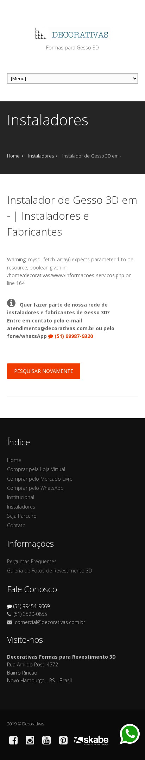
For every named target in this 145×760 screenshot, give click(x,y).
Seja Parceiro (22, 515)
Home (13, 156)
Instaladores (41, 156)
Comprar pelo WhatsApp (35, 488)
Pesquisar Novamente (43, 371)
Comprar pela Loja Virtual (36, 469)
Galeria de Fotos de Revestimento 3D (49, 570)
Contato (16, 525)
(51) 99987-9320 (74, 336)
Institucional (20, 497)
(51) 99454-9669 (31, 606)
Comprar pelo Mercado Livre (39, 478)
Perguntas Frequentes (32, 561)
